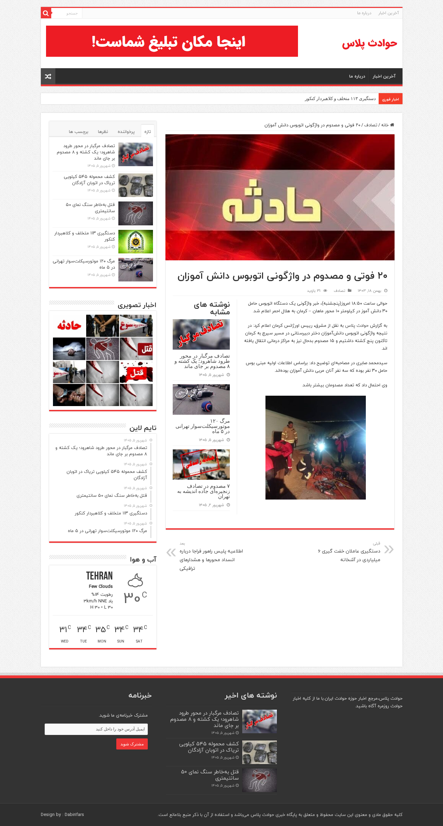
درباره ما (364, 13)
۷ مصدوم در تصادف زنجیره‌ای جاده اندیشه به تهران (203, 491)
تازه (147, 131)
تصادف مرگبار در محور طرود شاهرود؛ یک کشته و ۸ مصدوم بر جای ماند (202, 361)
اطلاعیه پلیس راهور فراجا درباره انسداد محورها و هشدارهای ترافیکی (211, 556)
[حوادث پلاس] (369, 43)
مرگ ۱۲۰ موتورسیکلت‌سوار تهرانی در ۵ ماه (202, 426)
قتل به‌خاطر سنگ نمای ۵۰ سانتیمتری (90, 208)
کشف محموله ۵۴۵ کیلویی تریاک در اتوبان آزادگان (89, 180)
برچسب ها (78, 131)
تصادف (370, 125)
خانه (385, 125)
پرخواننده (126, 131)
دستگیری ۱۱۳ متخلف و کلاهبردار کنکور (340, 98)
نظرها (103, 131)
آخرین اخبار (388, 13)
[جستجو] (46, 13)
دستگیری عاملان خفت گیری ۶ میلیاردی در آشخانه (349, 552)
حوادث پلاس (357, 325)
